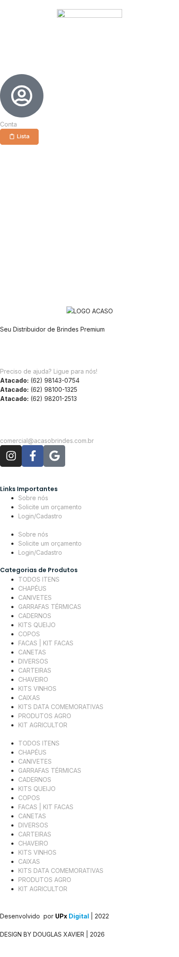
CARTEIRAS (34, 670)
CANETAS (32, 652)
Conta (8, 124)
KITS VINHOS (37, 688)
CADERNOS (34, 615)
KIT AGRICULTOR (42, 725)
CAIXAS (29, 697)
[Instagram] (11, 456)
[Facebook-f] (32, 456)
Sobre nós (33, 497)
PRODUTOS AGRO (44, 715)
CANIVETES (35, 597)
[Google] (54, 456)
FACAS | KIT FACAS (45, 643)
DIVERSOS (33, 661)
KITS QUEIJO (37, 624)
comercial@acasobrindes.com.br (47, 440)
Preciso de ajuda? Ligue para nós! (48, 371)
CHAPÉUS (32, 588)
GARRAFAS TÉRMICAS (49, 606)
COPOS (29, 634)
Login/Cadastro (40, 516)
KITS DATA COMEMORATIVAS (60, 706)
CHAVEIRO (33, 679)
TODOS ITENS (39, 579)
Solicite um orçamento (50, 507)
